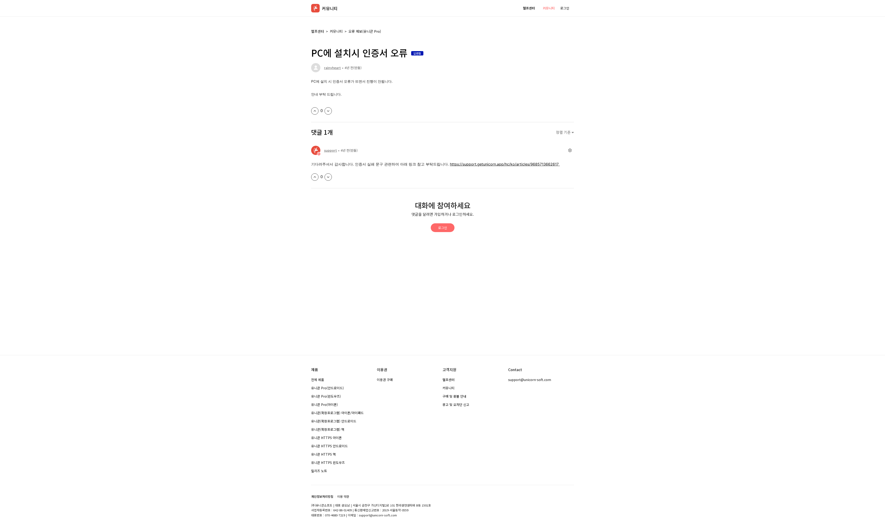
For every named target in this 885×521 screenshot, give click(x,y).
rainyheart (332, 67)
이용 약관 (343, 496)
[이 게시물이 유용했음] (315, 111)
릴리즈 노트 (319, 471)
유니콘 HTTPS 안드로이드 (329, 446)
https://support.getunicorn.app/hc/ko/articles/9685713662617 (505, 164)
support (330, 150)
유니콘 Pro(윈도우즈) (326, 396)
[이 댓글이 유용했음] (315, 177)
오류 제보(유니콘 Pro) (364, 31)
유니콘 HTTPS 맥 (323, 454)
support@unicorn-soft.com (529, 379)
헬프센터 (529, 8)
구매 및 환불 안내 (454, 396)
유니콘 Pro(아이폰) (324, 404)
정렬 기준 (564, 132)
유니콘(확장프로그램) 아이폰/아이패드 (337, 412)
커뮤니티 (549, 8)
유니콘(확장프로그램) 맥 (327, 429)
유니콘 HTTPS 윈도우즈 (328, 462)
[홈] (315, 8)
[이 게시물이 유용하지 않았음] (328, 111)
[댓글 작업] (570, 150)
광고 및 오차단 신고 (455, 404)
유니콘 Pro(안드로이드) (327, 388)
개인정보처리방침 (322, 496)
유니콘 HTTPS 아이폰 (326, 437)
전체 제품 (317, 379)
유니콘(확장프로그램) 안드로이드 (333, 421)
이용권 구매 (385, 379)
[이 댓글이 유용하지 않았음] (328, 177)
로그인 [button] (564, 8)
